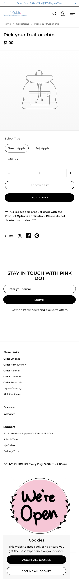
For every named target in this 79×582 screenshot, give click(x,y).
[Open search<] (55, 13)
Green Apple (17, 148)
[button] (70, 173)
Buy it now (39, 197)
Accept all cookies (36, 559)
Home (7, 23)
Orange (13, 158)
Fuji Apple (42, 148)
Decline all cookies (36, 571)
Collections (22, 23)
